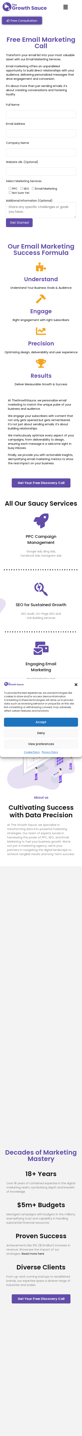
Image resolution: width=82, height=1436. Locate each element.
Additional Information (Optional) (29, 201)
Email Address (15, 123)
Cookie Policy (32, 752)
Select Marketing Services (24, 181)
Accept (41, 722)
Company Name (17, 142)
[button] (76, 685)
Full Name (13, 104)
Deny (41, 733)
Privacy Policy (50, 752)
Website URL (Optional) (22, 162)
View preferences (41, 744)
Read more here (33, 1254)
